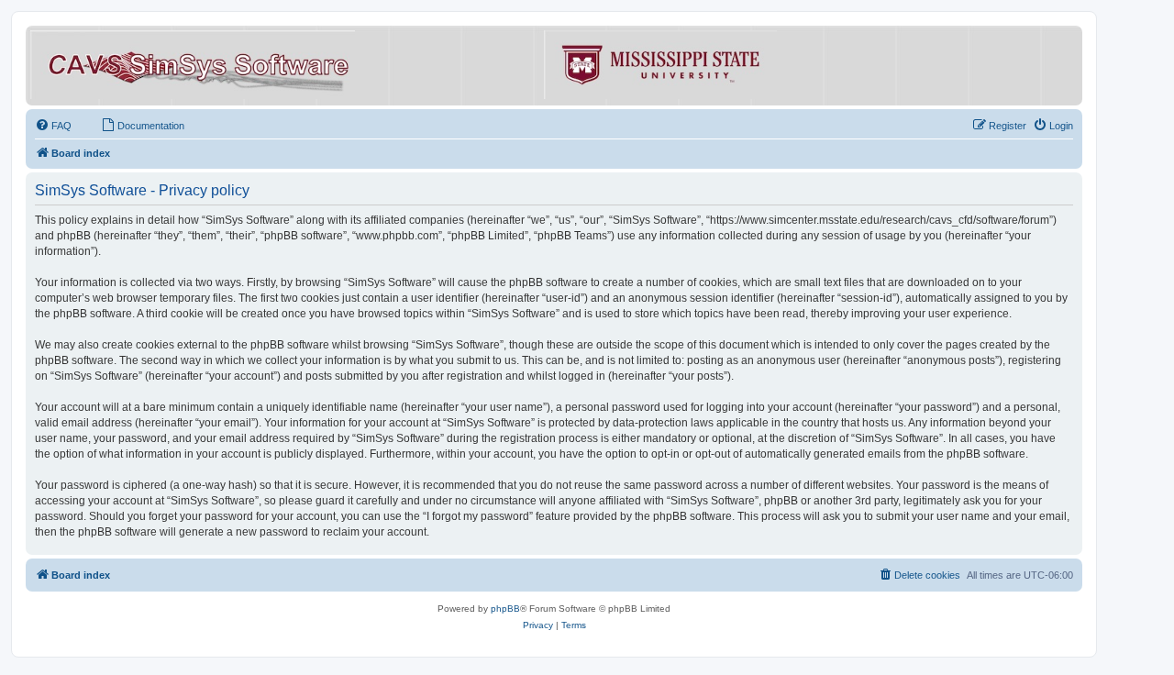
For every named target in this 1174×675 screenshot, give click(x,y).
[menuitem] (53, 126)
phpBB (505, 608)
